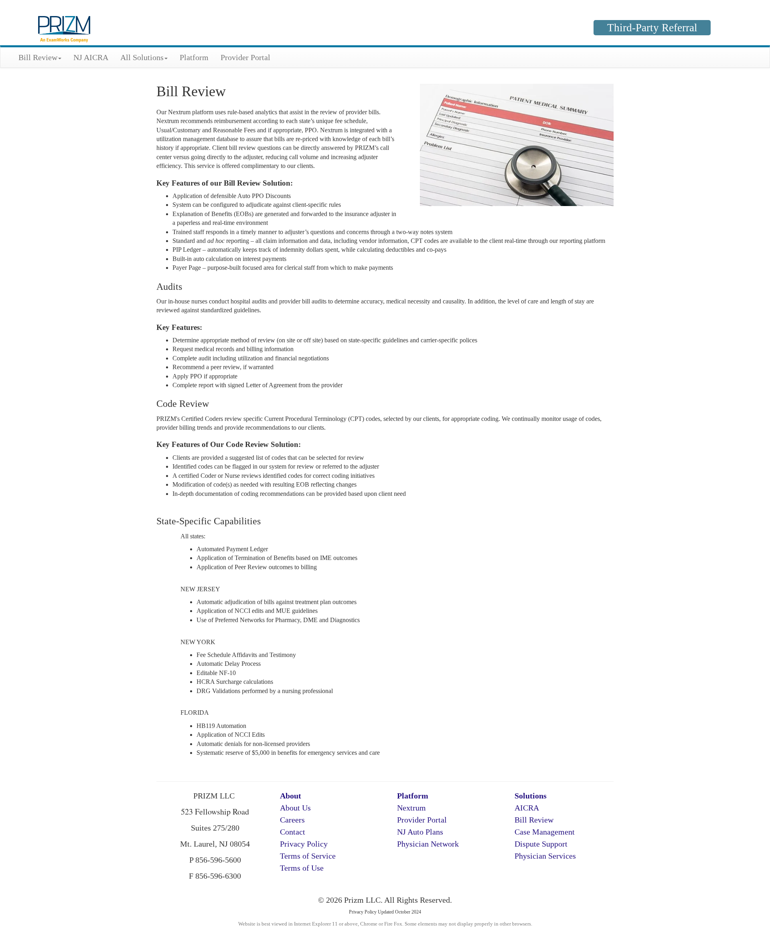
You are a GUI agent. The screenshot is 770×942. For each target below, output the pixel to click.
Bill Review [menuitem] (37, 57)
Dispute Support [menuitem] (541, 843)
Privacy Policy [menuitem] (304, 843)
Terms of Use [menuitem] (302, 867)
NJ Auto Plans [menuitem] (420, 831)
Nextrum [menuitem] (411, 807)
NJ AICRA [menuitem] (90, 57)
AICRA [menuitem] (527, 807)
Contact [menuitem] (292, 831)
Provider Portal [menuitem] (245, 57)
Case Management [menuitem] (545, 831)
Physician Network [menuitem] (428, 843)
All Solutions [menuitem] (142, 57)
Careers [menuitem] (292, 819)
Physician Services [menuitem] (545, 855)
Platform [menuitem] (194, 57)
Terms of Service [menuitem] (308, 855)
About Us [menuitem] (295, 807)
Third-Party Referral (652, 28)
